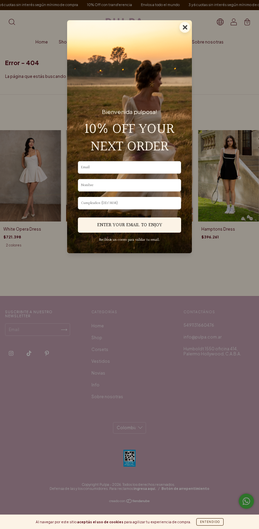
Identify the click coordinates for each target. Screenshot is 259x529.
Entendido (210, 522)
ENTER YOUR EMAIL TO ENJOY (129, 225)
